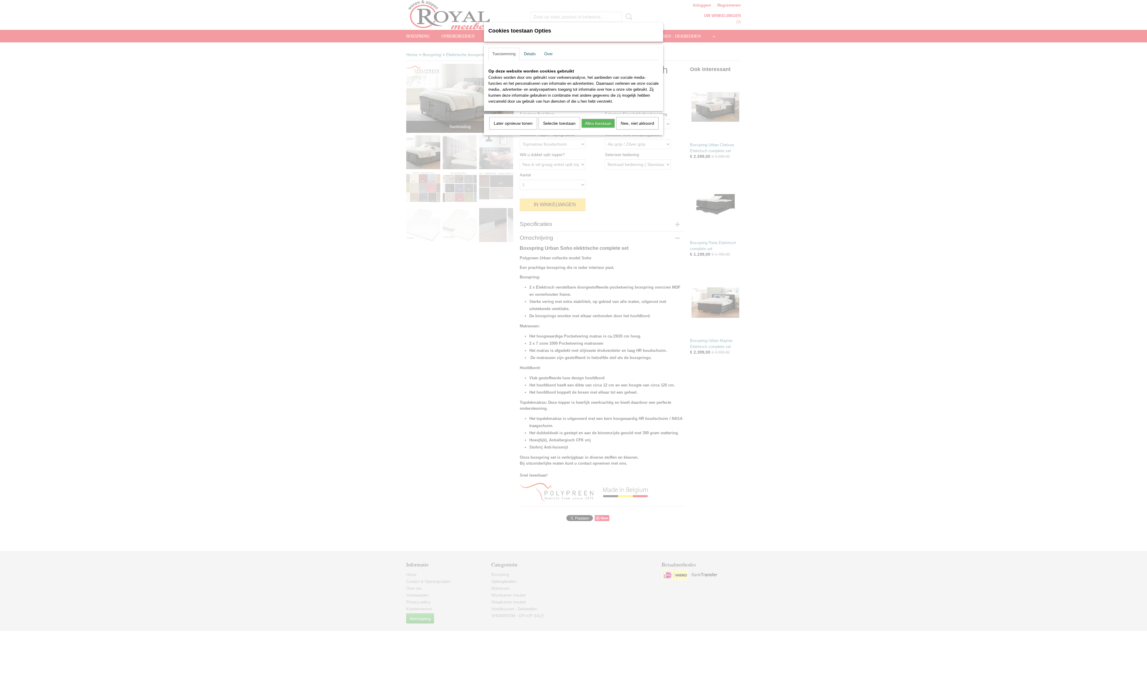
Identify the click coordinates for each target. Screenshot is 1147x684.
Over (548, 54)
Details (530, 54)
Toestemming (504, 54)
